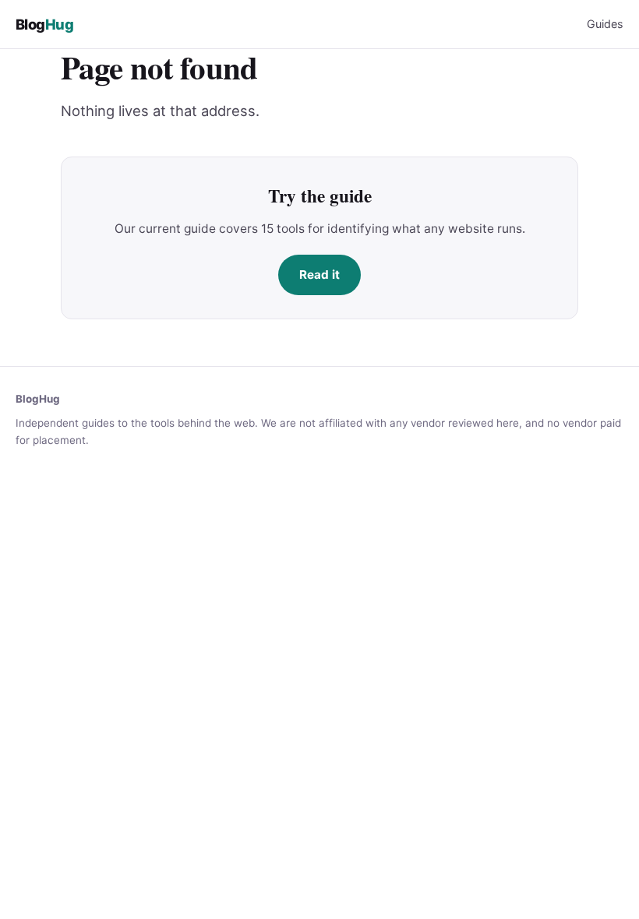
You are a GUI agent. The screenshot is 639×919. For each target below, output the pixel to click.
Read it (319, 274)
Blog (44, 24)
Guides (605, 23)
